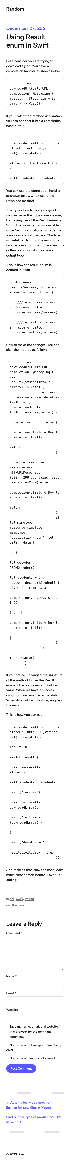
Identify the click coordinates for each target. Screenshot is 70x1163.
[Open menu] (61, 9)
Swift (19, 899)
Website (12, 1010)
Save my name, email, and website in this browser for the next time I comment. (35, 1031)
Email (11, 993)
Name (11, 976)
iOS (12, 899)
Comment (14, 933)
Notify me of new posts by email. (33, 1058)
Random (15, 9)
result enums (15, 905)
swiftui (29, 899)
